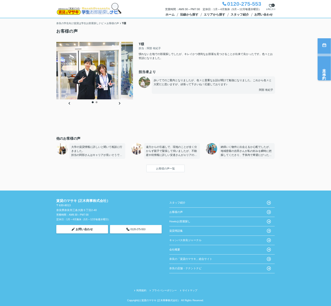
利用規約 (141, 290)
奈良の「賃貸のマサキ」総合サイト (190, 258)
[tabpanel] (94, 70)
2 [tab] (96, 102)
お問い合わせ (263, 14)
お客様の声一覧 (165, 168)
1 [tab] (93, 102)
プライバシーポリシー (164, 290)
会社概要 (174, 249)
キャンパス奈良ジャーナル (185, 240)
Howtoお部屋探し (179, 221)
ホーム (170, 14)
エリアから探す (214, 14)
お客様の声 (176, 212)
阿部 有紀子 (266, 89)
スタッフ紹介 (240, 14)
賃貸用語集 (176, 230)
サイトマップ (189, 290)
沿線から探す (189, 14)
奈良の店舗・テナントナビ (185, 268)
